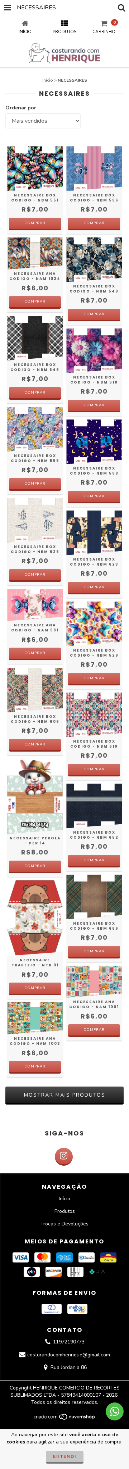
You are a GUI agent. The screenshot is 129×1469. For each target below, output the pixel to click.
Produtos (64, 1211)
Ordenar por (20, 107)
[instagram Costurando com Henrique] (64, 1157)
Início (47, 80)
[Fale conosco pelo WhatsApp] (115, 1411)
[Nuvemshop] (64, 1419)
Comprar (35, 223)
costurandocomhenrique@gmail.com (68, 1354)
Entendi (64, 1456)
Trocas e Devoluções (64, 1223)
